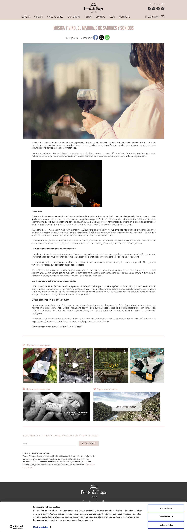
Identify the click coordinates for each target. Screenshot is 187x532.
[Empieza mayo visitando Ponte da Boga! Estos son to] (111, 365)
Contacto (124, 17)
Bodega (26, 17)
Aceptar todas (166, 508)
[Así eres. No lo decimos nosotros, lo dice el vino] (76, 365)
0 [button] (162, 17)
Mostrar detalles (40, 527)
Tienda (87, 17)
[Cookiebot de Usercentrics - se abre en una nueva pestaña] (16, 527)
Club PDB (100, 17)
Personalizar (164, 516)
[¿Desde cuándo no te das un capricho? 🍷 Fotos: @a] (147, 365)
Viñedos (38, 17)
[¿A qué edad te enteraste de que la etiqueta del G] (40, 365)
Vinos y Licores (55, 17)
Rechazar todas (166, 525)
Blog (112, 17)
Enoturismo (74, 17)
